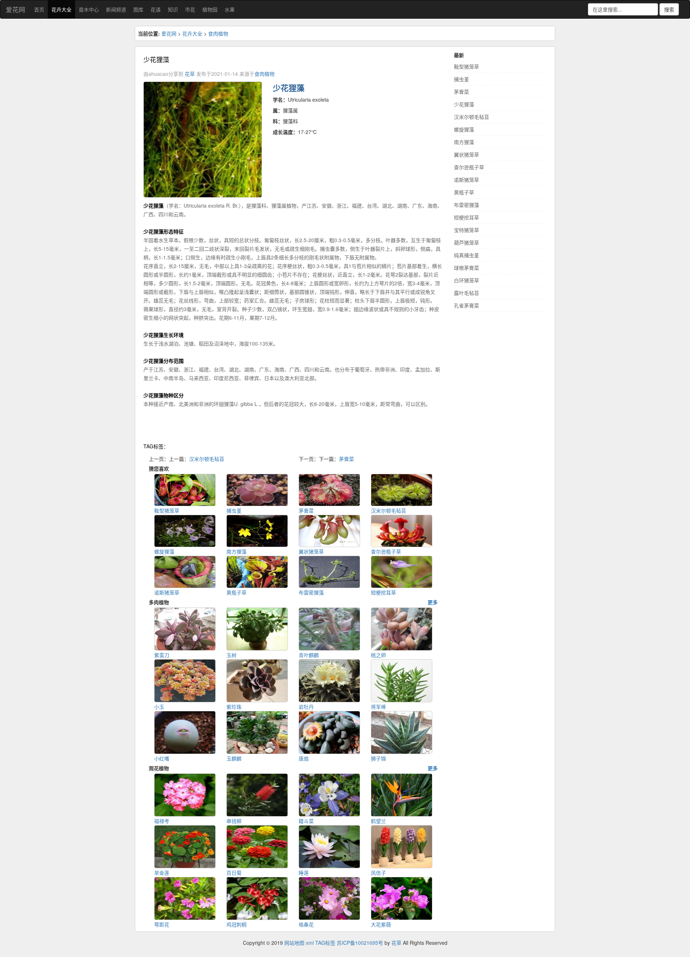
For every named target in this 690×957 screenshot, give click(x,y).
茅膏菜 (346, 458)
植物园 (209, 9)
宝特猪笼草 (466, 230)
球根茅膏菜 (466, 267)
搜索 (669, 9)
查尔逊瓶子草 (469, 167)
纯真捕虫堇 (466, 255)
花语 (156, 9)
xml (310, 942)
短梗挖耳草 (466, 217)
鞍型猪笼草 (466, 66)
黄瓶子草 (464, 192)
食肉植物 (218, 33)
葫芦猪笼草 (466, 242)
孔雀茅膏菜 (466, 305)
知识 (173, 9)
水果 (230, 9)
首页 (39, 9)
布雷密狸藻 (466, 204)
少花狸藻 (464, 104)
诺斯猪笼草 (466, 179)
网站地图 (294, 942)
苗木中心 (89, 9)
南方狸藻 (464, 141)
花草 (190, 73)
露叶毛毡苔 (466, 292)
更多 (433, 602)
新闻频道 (116, 9)
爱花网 (15, 9)
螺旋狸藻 (464, 129)
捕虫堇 (461, 79)
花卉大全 (61, 9)
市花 (190, 9)
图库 (138, 9)
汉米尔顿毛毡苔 (206, 458)
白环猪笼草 (466, 280)
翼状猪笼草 (466, 154)
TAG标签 (325, 942)
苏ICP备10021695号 (360, 942)
